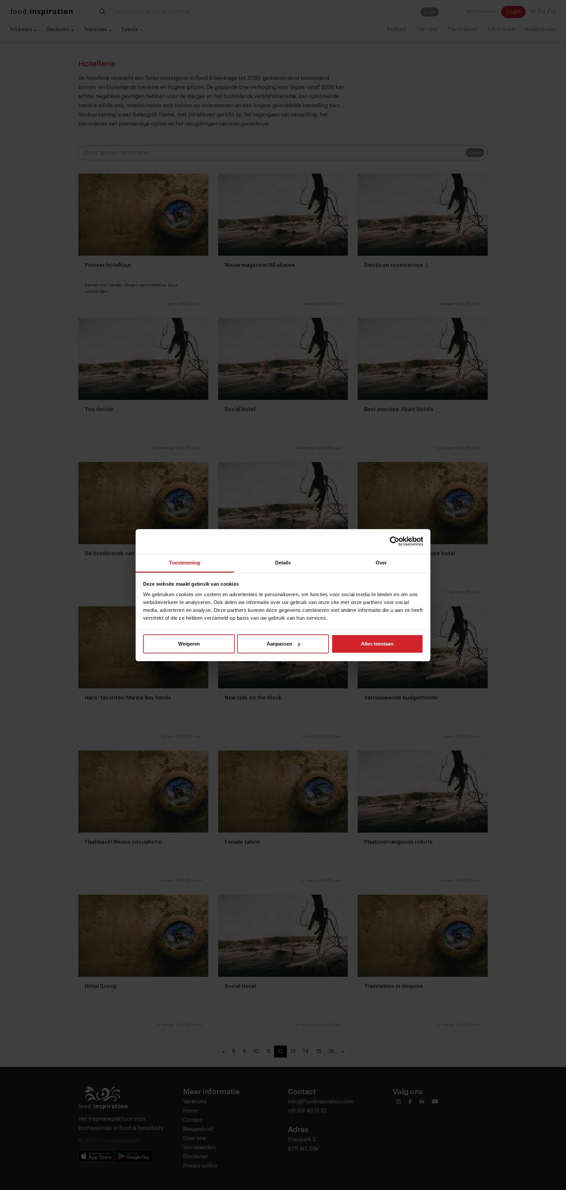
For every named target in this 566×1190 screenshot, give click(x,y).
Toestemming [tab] (184, 562)
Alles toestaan (377, 644)
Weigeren (189, 644)
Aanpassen (279, 644)
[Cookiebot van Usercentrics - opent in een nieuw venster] (394, 541)
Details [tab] (283, 562)
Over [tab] (381, 562)
